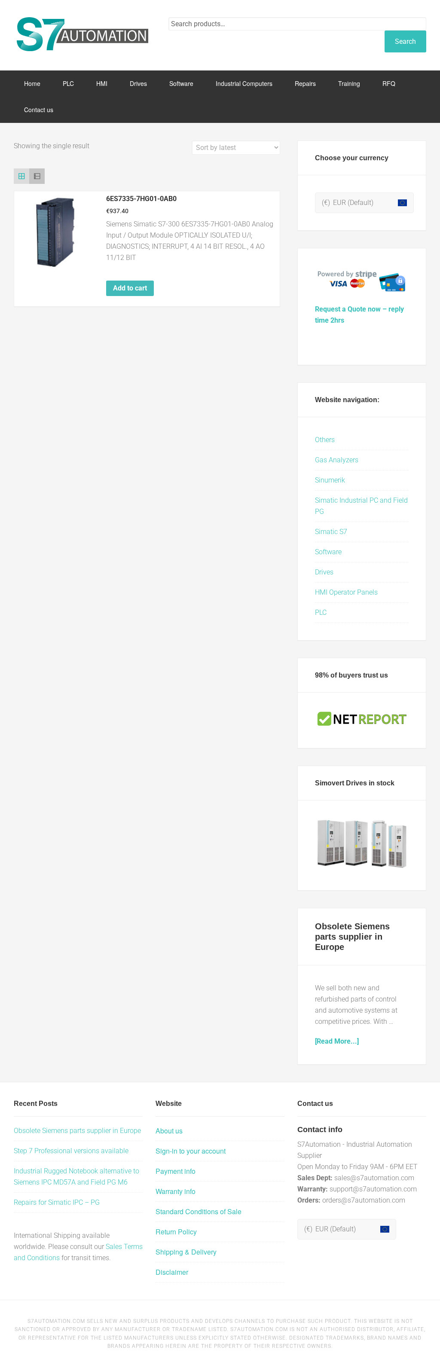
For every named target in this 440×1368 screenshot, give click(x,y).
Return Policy (176, 1232)
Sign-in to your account (191, 1151)
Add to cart (130, 288)
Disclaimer (172, 1272)
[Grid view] (21, 176)
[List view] (37, 176)
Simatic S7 (331, 532)
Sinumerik (330, 480)
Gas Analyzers (336, 460)
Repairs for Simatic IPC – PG (57, 1202)
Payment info (176, 1171)
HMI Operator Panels (346, 592)
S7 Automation (82, 34)
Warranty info (176, 1191)
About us (169, 1131)
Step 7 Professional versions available (71, 1151)
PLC (321, 612)
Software (328, 552)
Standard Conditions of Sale (198, 1211)
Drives (324, 572)
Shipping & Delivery (186, 1252)
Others (325, 440)
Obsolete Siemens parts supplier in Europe (352, 937)
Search (405, 41)
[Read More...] (337, 1041)
